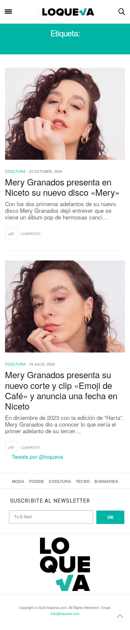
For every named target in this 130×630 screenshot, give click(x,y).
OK (110, 517)
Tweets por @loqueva (37, 457)
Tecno (83, 481)
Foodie (36, 481)
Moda (18, 481)
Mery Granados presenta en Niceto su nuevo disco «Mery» (62, 186)
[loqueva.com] (65, 11)
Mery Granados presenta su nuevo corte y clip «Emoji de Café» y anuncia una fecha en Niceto (61, 390)
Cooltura (15, 171)
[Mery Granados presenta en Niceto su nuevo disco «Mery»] (65, 114)
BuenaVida (106, 481)
